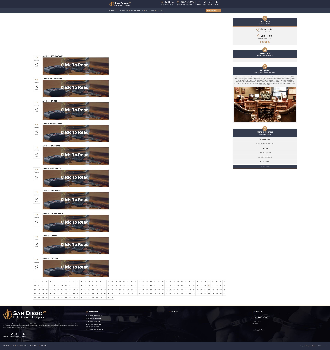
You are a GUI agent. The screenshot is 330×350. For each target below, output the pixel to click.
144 (205, 289)
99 (224, 285)
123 (124, 289)
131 (155, 289)
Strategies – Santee (92, 327)
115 (93, 289)
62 (81, 285)
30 (151, 281)
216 (97, 297)
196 (213, 293)
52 (42, 285)
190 (190, 293)
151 (39, 293)
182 (159, 293)
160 (74, 293)
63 (85, 285)
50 (35, 285)
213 (85, 297)
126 (135, 289)
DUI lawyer (117, 40)
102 (43, 289)
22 (120, 281)
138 (182, 289)
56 (58, 285)
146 (213, 289)
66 (96, 285)
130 (151, 289)
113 (85, 289)
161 (77, 293)
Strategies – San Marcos (94, 315)
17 (100, 281)
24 (127, 281)
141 (193, 289)
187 (178, 293)
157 (62, 293)
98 (220, 285)
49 (224, 281)
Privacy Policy (8, 345)
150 (35, 293)
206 (58, 297)
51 (38, 285)
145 (209, 289)
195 (209, 293)
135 (170, 289)
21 (116, 281)
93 (201, 285)
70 (112, 285)
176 (135, 293)
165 (93, 293)
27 (139, 281)
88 (182, 285)
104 (50, 289)
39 (185, 281)
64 (89, 285)
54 (50, 285)
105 (54, 289)
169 (108, 293)
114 (89, 289)
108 (66, 289)
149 (224, 289)
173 (124, 293)
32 (158, 281)
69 (108, 285)
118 (105, 289)
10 (73, 281)
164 (89, 293)
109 (70, 289)
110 (74, 289)
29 (147, 281)
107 (62, 289)
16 (96, 281)
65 (93, 285)
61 (77, 285)
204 (50, 297)
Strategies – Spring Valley (94, 329)
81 (154, 285)
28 (143, 281)
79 (147, 285)
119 (108, 289)
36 (174, 281)
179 (147, 293)
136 (174, 289)
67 (100, 285)
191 (193, 293)
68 (104, 285)
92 (197, 285)
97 (216, 285)
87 (178, 285)
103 (47, 289)
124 (128, 289)
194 (205, 293)
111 (77, 289)
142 (197, 289)
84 (166, 285)
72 (120, 285)
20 (112, 281)
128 (143, 289)
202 (43, 297)
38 (182, 281)
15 (93, 281)
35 (170, 281)
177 (139, 293)
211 (77, 297)
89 (185, 285)
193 (201, 293)
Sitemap (44, 345)
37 (178, 281)
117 (101, 289)
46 (212, 281)
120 (112, 289)
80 (151, 285)
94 (205, 285)
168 (105, 293)
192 (197, 293)
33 (162, 281)
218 (105, 297)
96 (212, 285)
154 (50, 293)
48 (220, 281)
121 (116, 289)
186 (174, 293)
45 (209, 281)
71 (116, 285)
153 (47, 293)
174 (128, 293)
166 (97, 293)
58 (66, 285)
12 (81, 281)
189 (186, 293)
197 (217, 293)
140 (190, 289)
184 (166, 293)
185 (170, 293)
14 (89, 281)
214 (89, 297)
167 (101, 293)
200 (35, 297)
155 (54, 293)
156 (58, 293)
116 (97, 289)
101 (39, 289)
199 (224, 293)
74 (127, 285)
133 (163, 289)
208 (66, 297)
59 (69, 285)
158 (66, 293)
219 (108, 297)
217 (101, 297)
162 (81, 293)
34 (166, 281)
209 (70, 297)
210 (74, 297)
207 (62, 297)
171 (116, 293)
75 (131, 285)
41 (193, 281)
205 (54, 297)
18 (104, 281)
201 (39, 297)
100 (35, 289)
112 (81, 289)
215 (93, 297)
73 (124, 285)
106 (58, 289)
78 (143, 285)
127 (139, 289)
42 (197, 281)
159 (70, 293)
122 (120, 289)
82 (158, 285)
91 (193, 285)
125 (132, 289)
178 (143, 293)
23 (124, 281)
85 (170, 285)
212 (81, 297)
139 (186, 289)
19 (108, 281)
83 (162, 285)
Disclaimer (34, 345)
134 (166, 289)
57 (62, 285)
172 (120, 293)
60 (73, 285)
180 (151, 293)
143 (201, 289)
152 (43, 293)
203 (47, 297)
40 (189, 281)
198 (221, 293)
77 (139, 285)
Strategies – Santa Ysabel (94, 318)
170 (112, 293)
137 (178, 289)
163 (85, 293)
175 (132, 293)
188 (182, 293)
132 (159, 289)
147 (217, 289)
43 (201, 281)
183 (163, 293)
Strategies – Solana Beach (94, 324)
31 (154, 281)
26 (135, 281)
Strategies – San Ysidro (93, 321)
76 (135, 285)
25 (131, 281)
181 (155, 293)
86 (174, 285)
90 (189, 285)
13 (85, 281)
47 (216, 281)
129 (147, 289)
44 (205, 281)
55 (54, 285)
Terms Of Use (21, 345)
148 (221, 289)
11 (77, 281)
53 (46, 285)
